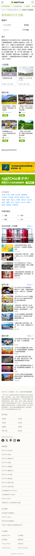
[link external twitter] (7, 441)
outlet (23, 202)
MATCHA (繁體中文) (8, 458)
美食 (5, 215)
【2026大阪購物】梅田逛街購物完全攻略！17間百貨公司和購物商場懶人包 (23, 316)
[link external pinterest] (11, 441)
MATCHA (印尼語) (7, 474)
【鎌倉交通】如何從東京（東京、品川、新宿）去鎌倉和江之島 (23, 325)
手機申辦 (15, 205)
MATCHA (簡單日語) (8, 482)
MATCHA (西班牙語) (8, 486)
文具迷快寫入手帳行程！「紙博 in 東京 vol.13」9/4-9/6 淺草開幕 (23, 256)
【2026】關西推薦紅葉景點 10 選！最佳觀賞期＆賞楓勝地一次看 (23, 367)
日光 (12, 202)
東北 (3, 202)
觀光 (5, 219)
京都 (12, 194)
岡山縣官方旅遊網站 (8, 513)
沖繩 (3, 194)
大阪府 (20, 419)
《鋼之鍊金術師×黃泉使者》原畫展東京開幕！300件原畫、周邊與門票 (23, 274)
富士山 (13, 199)
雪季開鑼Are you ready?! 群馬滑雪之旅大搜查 (9, 133)
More (29, 226)
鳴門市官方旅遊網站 (8, 521)
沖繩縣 (20, 427)
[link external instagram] (15, 441)
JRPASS (4, 197)
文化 (21, 219)
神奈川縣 (4, 431)
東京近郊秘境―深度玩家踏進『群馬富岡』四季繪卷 (9, 108)
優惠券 (28, 6)
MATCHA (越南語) (7, 478)
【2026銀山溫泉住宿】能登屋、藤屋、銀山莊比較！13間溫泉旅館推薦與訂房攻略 (23, 358)
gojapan (7, 137)
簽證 (28, 202)
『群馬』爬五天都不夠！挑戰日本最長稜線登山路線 (26, 133)
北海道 (11, 197)
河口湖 (17, 197)
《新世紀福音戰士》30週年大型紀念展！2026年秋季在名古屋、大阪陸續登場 (17, 238)
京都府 (4, 423)
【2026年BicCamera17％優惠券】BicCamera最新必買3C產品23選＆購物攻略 (23, 298)
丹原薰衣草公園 (7, 78)
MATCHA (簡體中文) (8, 470)
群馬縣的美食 (18, 6)
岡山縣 (20, 431)
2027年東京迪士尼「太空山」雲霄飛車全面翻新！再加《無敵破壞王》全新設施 (23, 265)
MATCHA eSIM (6, 498)
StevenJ (23, 112)
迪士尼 (18, 202)
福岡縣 (4, 427)
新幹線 (9, 205)
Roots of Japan (6, 517)
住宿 (21, 215)
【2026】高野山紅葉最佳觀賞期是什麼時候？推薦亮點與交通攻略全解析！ (23, 376)
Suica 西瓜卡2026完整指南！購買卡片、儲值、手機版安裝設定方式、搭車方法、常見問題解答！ (23, 290)
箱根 (18, 199)
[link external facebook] (3, 441)
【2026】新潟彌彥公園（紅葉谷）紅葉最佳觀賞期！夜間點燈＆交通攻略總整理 (23, 349)
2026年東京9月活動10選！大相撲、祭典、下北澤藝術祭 (23, 340)
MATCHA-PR (8, 112)
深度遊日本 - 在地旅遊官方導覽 (11, 502)
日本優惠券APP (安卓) (8, 494)
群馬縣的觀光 (6, 6)
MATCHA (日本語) (7, 450)
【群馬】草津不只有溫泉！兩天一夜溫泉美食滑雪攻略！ (26, 108)
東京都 (4, 419)
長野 (8, 199)
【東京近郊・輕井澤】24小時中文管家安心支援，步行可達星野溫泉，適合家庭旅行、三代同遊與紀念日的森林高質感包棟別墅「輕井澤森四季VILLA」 (23, 309)
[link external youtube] (19, 441)
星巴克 (24, 199)
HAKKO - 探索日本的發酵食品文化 (12, 525)
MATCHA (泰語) (6, 462)
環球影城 (24, 194)
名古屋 (18, 194)
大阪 (8, 194)
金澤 (28, 197)
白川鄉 (30, 199)
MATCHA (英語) (6, 454)
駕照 (8, 202)
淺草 (3, 205)
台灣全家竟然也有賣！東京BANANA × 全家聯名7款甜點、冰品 (23, 247)
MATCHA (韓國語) (7, 466)
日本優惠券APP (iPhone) (9, 490)
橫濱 (3, 199)
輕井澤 (23, 197)
